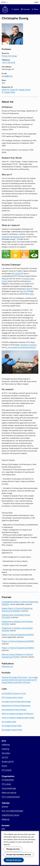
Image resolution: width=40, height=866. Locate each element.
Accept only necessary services (18, 854)
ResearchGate (9, 92)
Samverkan (6, 753)
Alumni (4, 766)
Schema (5, 807)
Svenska (26, 9)
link (16, 120)
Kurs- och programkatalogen (12, 811)
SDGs (31, 294)
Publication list (7, 666)
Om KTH (5, 757)
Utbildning (6, 745)
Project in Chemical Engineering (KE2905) (18, 641)
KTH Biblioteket (8, 780)
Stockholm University (28, 345)
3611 (3, 83)
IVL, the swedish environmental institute (20, 347)
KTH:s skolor (6, 784)
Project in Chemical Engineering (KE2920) (18, 648)
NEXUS (5, 279)
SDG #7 (30, 289)
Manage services (13, 849)
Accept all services (13, 860)
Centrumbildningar (9, 788)
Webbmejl (5, 819)
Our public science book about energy (16, 701)
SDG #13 (23, 291)
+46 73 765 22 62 (8, 62)
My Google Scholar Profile (12, 726)
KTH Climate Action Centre (12, 697)
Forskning (5, 749)
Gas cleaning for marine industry (14, 710)
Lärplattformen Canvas (10, 815)
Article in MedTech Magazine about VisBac (18, 718)
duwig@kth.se (7, 76)
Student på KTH (8, 762)
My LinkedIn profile (9, 722)
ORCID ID (5, 90)
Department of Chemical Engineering (16, 705)
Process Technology (9, 56)
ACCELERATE (17, 274)
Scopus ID (14, 90)
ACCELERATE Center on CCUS (14, 693)
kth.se (3, 2)
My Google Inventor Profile (12, 730)
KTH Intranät (6, 770)
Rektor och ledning (9, 793)
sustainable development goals (13, 237)
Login (36, 2)
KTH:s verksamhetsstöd (11, 797)
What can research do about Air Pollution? (18, 714)
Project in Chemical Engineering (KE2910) (18, 635)
